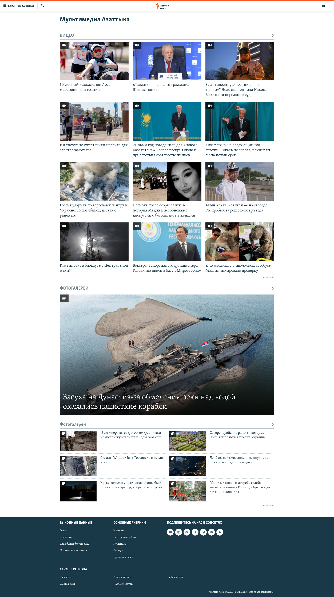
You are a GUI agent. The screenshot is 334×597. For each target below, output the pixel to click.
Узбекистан (176, 577)
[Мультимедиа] (323, 5)
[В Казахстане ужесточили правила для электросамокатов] (94, 121)
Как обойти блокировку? (75, 544)
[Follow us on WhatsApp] (203, 532)
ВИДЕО (67, 35)
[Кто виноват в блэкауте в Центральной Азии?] (94, 241)
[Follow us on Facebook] (187, 532)
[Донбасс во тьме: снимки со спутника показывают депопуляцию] (187, 466)
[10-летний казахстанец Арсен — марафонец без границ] (94, 61)
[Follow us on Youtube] (170, 532)
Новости (118, 530)
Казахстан (66, 577)
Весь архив (268, 277)
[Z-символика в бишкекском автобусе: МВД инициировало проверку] (239, 241)
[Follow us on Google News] (211, 532)
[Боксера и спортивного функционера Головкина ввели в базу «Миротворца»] (167, 241)
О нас (63, 530)
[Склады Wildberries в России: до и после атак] (78, 466)
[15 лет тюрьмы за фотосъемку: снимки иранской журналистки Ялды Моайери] (78, 441)
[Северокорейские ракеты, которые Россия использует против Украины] (187, 441)
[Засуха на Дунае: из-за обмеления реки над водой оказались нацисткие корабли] (167, 354)
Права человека (123, 557)
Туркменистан (123, 584)
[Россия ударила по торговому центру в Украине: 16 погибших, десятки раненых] (94, 181)
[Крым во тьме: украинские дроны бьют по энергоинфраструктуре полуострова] (78, 491)
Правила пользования (73, 550)
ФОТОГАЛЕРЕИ (74, 288)
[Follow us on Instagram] (178, 532)
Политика (119, 544)
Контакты (66, 537)
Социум (118, 550)
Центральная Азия (124, 537)
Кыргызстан (67, 584)
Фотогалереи (73, 424)
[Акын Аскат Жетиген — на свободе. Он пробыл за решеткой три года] (239, 181)
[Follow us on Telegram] (195, 532)
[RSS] (219, 532)
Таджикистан (122, 577)
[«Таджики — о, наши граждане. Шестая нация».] (167, 61)
